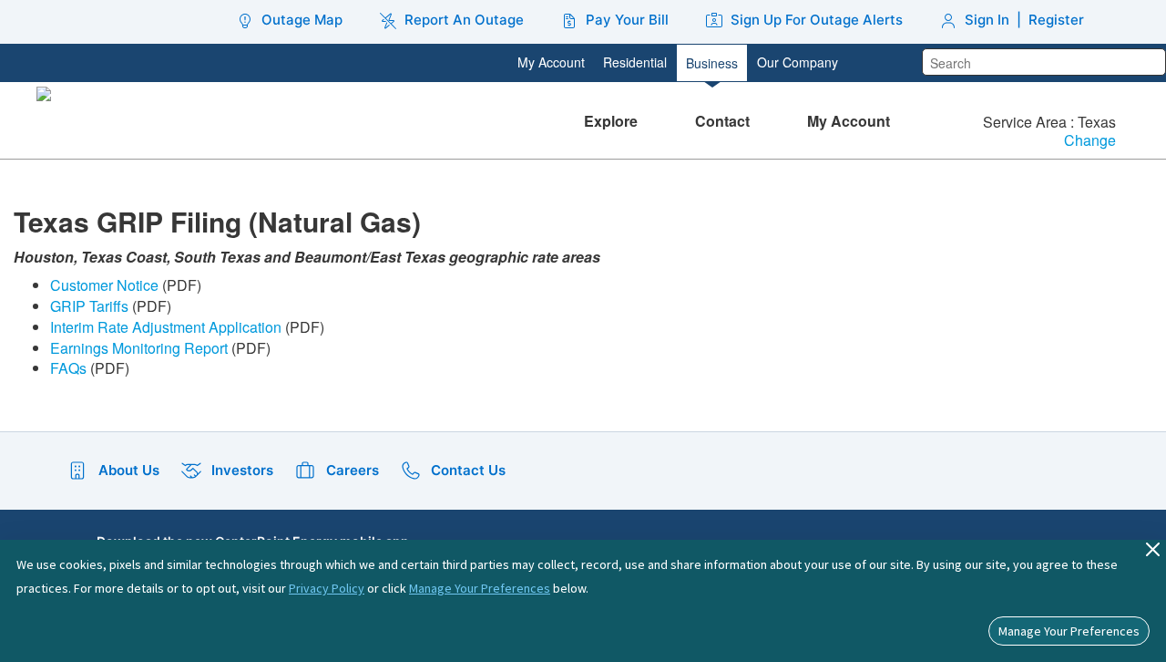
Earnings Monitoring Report (139, 347)
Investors (242, 470)
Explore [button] (612, 120)
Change (1090, 140)
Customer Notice (104, 284)
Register (1056, 19)
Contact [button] (724, 120)
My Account (551, 62)
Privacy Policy (326, 588)
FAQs (68, 367)
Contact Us (468, 470)
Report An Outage (464, 19)
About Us (128, 470)
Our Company (797, 62)
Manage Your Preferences (479, 588)
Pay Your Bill (627, 19)
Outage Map (302, 19)
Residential (635, 62)
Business (712, 63)
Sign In (987, 19)
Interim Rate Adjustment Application (165, 326)
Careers (352, 470)
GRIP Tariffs (89, 305)
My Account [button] (850, 120)
